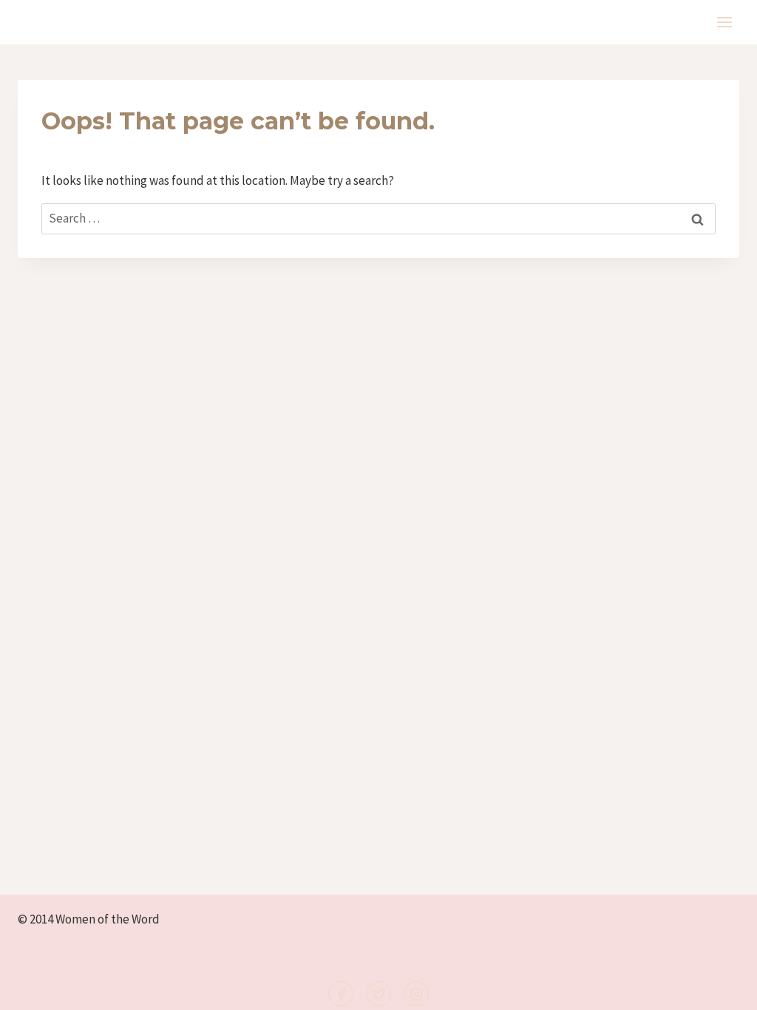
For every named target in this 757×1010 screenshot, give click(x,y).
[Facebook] (340, 993)
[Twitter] (378, 993)
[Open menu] (724, 22)
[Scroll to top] (721, 989)
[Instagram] (416, 993)
